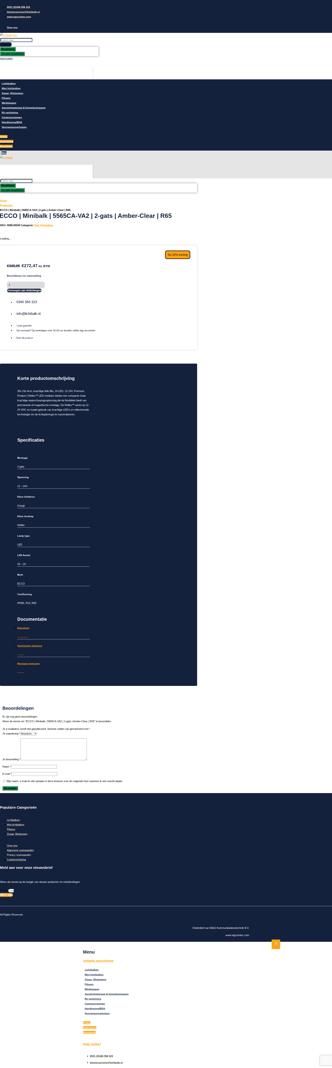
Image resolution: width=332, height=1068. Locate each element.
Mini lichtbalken (43, 225)
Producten (6, 205)
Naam (6, 766)
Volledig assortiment (98, 961)
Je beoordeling (11, 759)
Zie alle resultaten (12, 54)
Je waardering (11, 733)
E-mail (6, 773)
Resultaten (7, 49)
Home (3, 200)
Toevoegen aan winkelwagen (24, 290)
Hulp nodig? (92, 1044)
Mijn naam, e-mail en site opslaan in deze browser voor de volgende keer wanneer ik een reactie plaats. (65, 781)
